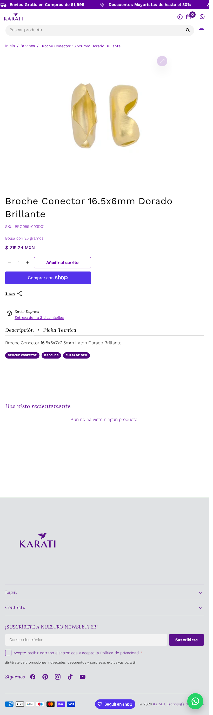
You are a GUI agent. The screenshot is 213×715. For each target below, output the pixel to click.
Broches (28, 46)
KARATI (159, 704)
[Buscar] (188, 30)
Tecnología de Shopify (185, 704)
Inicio (10, 46)
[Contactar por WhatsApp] (195, 701)
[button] (202, 29)
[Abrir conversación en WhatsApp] (202, 16)
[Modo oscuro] (179, 16)
